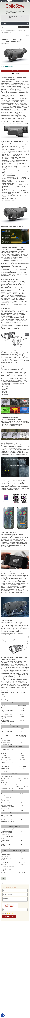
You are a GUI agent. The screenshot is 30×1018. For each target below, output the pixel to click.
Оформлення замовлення (21, 19)
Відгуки (3, 878)
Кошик (3, 19)
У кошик (14, 70)
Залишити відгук (9, 916)
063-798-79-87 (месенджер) (16, 13)
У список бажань (15, 73)
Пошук (24, 27)
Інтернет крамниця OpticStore (8, 30)
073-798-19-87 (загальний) (16, 11)
